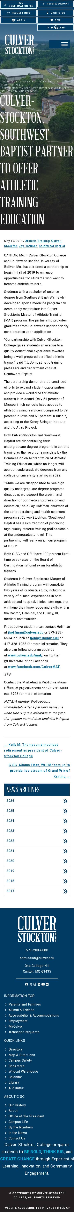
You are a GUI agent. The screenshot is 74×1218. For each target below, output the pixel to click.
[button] (26, 984)
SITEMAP (63, 1208)
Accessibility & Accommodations (34, 1015)
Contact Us (17, 1138)
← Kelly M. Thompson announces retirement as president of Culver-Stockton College (33, 750)
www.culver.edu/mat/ (25, 655)
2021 (10, 851)
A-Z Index (16, 1088)
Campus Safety (20, 1060)
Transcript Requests (24, 1032)
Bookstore (17, 1066)
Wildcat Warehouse (23, 1071)
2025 (10, 811)
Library (14, 1082)
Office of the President (26, 1116)
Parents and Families (25, 1004)
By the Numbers (21, 1127)
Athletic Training (37, 241)
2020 (10, 861)
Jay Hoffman (28, 246)
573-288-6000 (37, 950)
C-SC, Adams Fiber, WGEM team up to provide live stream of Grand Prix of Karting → (39, 770)
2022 (10, 841)
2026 (10, 801)
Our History (17, 1105)
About (13, 1111)
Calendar (15, 1077)
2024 (10, 821)
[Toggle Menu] (64, 44)
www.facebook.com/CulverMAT (34, 667)
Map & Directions (22, 1055)
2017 (10, 891)
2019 (10, 871)
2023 (10, 831)
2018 (10, 881)
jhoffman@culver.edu (26, 632)
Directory (16, 1049)
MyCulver (16, 1026)
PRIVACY (48, 1208)
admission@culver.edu (37, 958)
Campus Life (18, 1122)
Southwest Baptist (52, 246)
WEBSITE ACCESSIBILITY (22, 1208)
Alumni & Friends (22, 1010)
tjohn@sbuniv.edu (44, 638)
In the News (18, 1133)
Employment (18, 1021)
